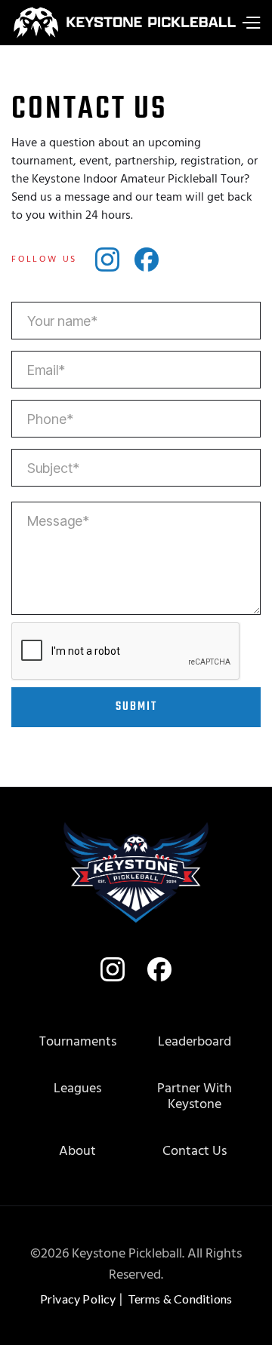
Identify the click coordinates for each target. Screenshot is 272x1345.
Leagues (77, 1089)
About (77, 1151)
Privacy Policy (78, 1298)
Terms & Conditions (180, 1298)
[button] (250, 23)
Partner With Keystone (194, 1097)
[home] (119, 22)
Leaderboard (194, 1042)
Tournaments (77, 1042)
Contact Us (194, 1151)
